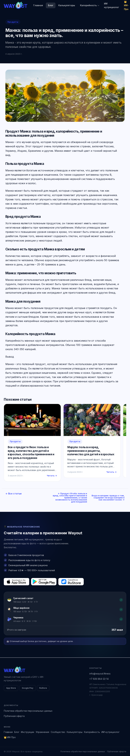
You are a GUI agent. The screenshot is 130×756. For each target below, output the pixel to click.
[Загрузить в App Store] (16, 581)
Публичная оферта (14, 716)
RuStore (43, 688)
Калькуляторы (66, 5)
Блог (50, 5)
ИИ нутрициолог (111, 5)
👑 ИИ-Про (10, 737)
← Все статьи (14, 493)
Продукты (12, 22)
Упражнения (42, 732)
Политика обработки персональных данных (28, 710)
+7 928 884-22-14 (99, 678)
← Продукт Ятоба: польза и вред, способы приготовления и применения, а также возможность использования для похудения (70, 497)
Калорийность (88, 5)
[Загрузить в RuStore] (71, 581)
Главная (38, 5)
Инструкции (27, 732)
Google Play (27, 688)
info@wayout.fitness (99, 673)
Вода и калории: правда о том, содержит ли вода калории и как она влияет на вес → (108, 497)
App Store (11, 688)
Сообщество (58, 732)
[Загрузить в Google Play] (43, 581)
